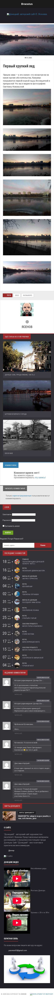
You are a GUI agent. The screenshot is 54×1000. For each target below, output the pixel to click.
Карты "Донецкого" (26, 812)
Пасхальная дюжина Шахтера (33, 571)
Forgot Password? (15, 539)
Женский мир (27, 586)
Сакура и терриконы (30, 579)
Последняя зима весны (31, 602)
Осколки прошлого (30, 624)
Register (3, 539)
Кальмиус (27, 295)
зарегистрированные (22, 496)
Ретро (24, 568)
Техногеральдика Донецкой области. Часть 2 (33, 563)
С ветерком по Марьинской (32, 658)
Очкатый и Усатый (29, 618)
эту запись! (40, 477)
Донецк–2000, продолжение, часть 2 (20, 375)
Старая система (28, 634)
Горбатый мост (28, 666)
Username (7, 514)
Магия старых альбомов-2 (32, 626)
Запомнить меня (12, 526)
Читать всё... (18, 694)
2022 (17, 295)
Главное (25, 559)
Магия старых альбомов (31, 650)
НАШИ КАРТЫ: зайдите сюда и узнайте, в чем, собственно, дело (34, 817)
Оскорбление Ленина (30, 610)
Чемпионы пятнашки (30, 594)
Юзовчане (9, 453)
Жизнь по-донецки (29, 576)
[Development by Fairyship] (41, 994)
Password (7, 520)
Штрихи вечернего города (16, 414)
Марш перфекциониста (31, 642)
